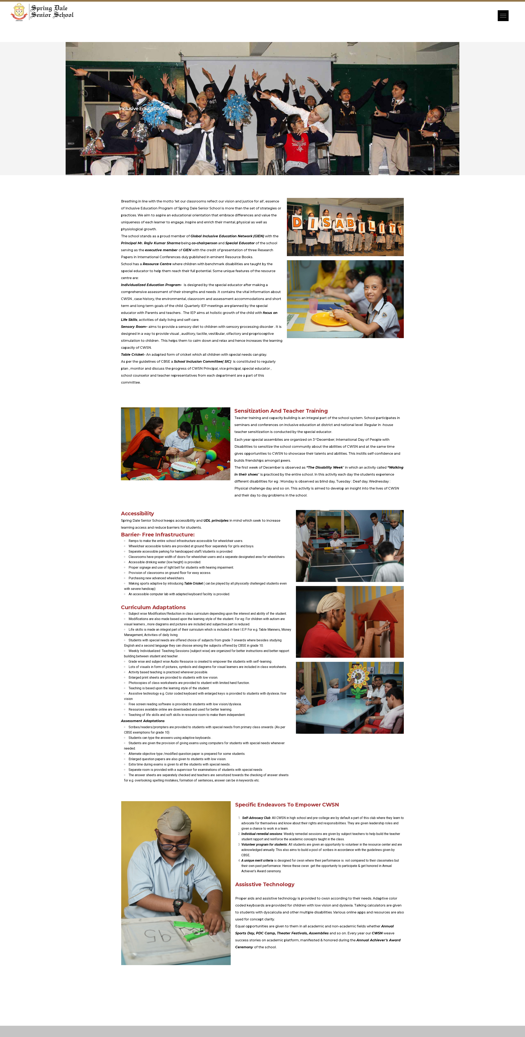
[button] (503, 15)
